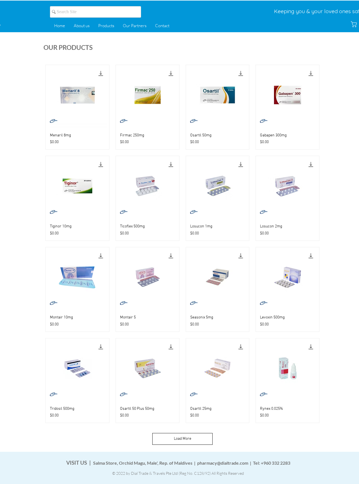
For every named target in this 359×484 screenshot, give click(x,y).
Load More (182, 438)
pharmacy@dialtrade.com (222, 463)
